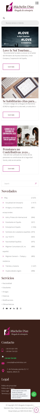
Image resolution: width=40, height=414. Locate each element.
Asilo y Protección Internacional (16, 217)
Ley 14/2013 (10, 237)
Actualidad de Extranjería (14, 203)
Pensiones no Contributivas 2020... (16, 150)
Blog (5, 198)
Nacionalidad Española (13, 242)
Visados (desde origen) (13, 271)
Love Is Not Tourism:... (17, 50)
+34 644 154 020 (10, 358)
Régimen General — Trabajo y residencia (14, 258)
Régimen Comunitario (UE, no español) (14, 248)
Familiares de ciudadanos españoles (18, 232)
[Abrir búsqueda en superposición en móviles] (20, 21)
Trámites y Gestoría (12, 266)
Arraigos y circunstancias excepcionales (12, 210)
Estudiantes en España (13, 222)
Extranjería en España (13, 227)
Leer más (11, 67)
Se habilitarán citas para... (20, 101)
